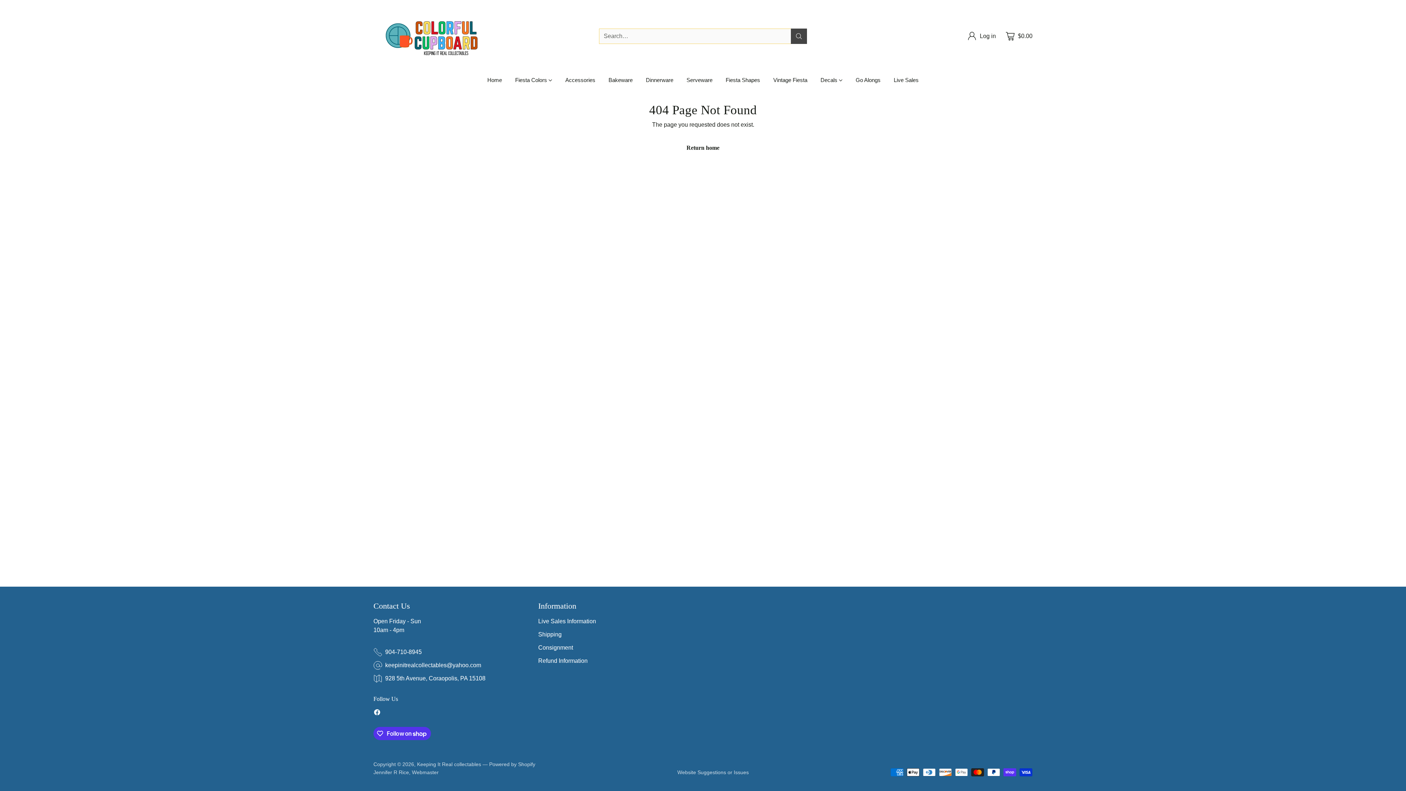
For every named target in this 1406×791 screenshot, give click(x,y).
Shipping (550, 634)
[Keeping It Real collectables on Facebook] (377, 713)
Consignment (555, 648)
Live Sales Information (567, 621)
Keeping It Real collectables (449, 764)
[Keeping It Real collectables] (437, 36)
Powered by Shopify (512, 764)
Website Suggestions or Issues (713, 772)
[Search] (799, 36)
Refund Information (563, 661)
